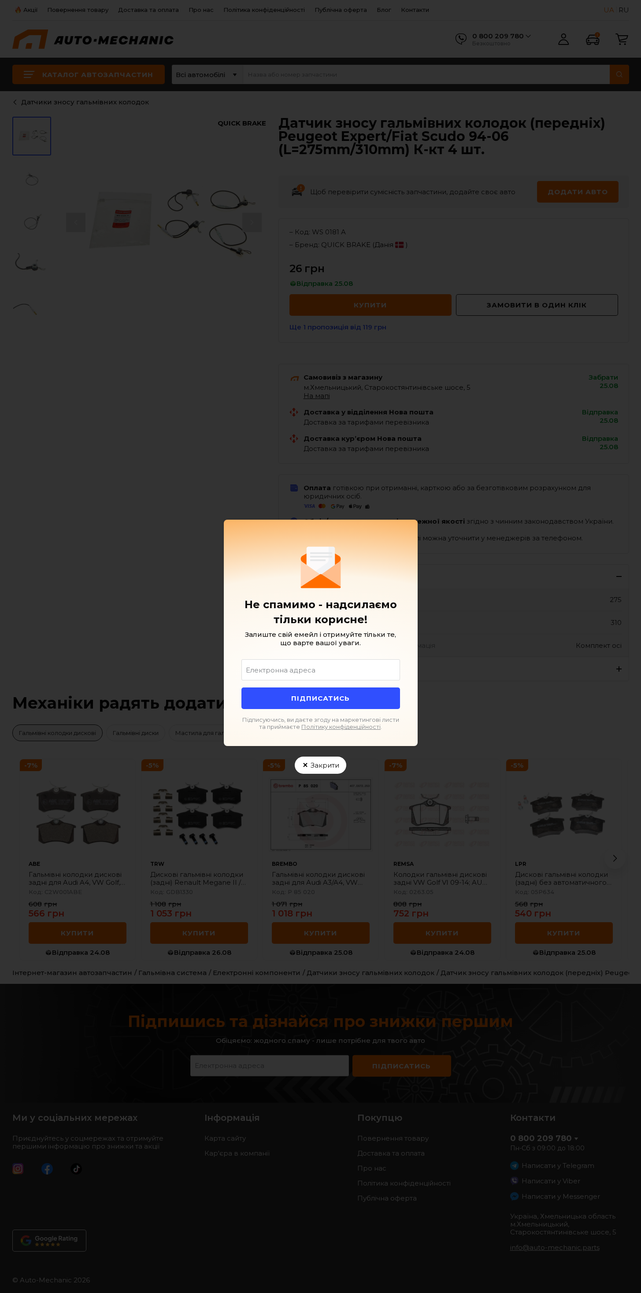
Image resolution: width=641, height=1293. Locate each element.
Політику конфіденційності (341, 726)
